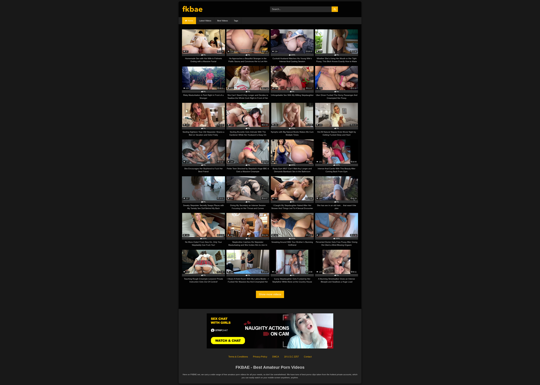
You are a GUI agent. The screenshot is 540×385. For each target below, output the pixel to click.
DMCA (275, 357)
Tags (236, 21)
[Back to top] (531, 376)
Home (190, 21)
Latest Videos (205, 21)
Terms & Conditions (238, 357)
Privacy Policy (260, 357)
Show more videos (270, 294)
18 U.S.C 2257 (291, 357)
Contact (308, 357)
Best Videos (222, 21)
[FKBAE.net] (192, 9)
